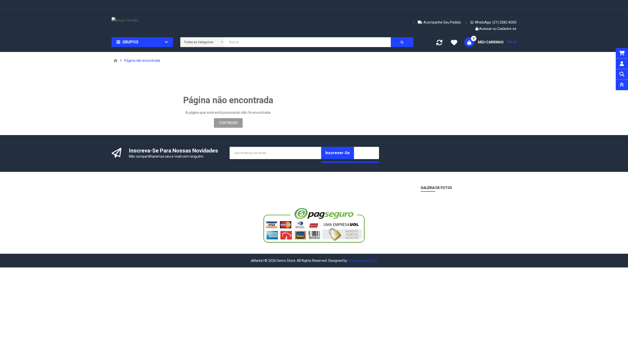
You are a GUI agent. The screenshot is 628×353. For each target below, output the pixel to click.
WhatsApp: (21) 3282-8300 (495, 22)
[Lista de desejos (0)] (454, 43)
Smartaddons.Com (362, 261)
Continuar (228, 123)
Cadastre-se (506, 29)
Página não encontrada (142, 60)
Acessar (486, 29)
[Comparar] (439, 44)
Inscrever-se (337, 153)
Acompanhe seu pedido (442, 22)
